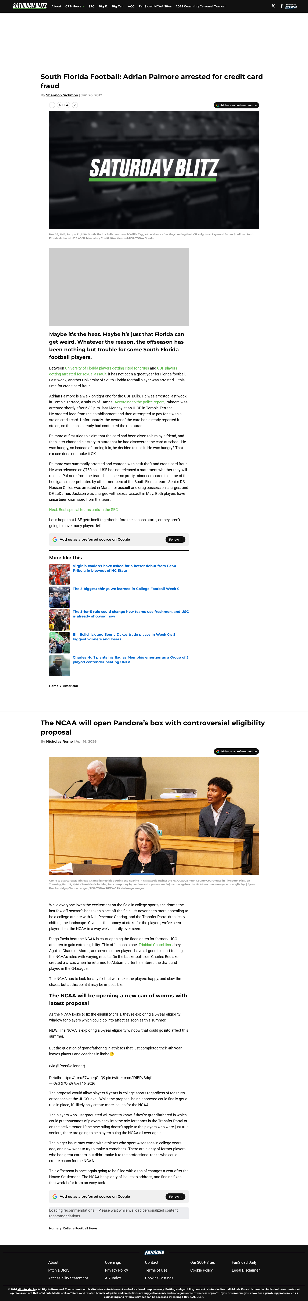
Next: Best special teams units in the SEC (83, 509)
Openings (113, 1262)
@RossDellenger (70, 1066)
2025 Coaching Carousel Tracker (201, 6)
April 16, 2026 (84, 1083)
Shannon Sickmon (62, 95)
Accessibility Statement (68, 1278)
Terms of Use (156, 1270)
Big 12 (103, 6)
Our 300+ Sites (202, 1262)
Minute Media (27, 1289)
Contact (151, 1262)
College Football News (80, 1228)
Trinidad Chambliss (155, 945)
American (70, 686)
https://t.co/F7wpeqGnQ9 (83, 1077)
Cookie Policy (201, 1270)
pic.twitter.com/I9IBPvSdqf (128, 1077)
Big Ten (118, 6)
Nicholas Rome (59, 741)
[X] (273, 6)
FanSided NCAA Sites (155, 6)
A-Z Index (113, 1278)
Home (53, 686)
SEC (91, 6)
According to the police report (139, 402)
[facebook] (282, 6)
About (56, 6)
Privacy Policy (116, 1270)
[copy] (75, 105)
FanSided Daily (244, 1262)
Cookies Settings (159, 1278)
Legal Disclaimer (246, 1270)
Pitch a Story (58, 1270)
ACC (131, 6)
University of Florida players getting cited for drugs (107, 368)
